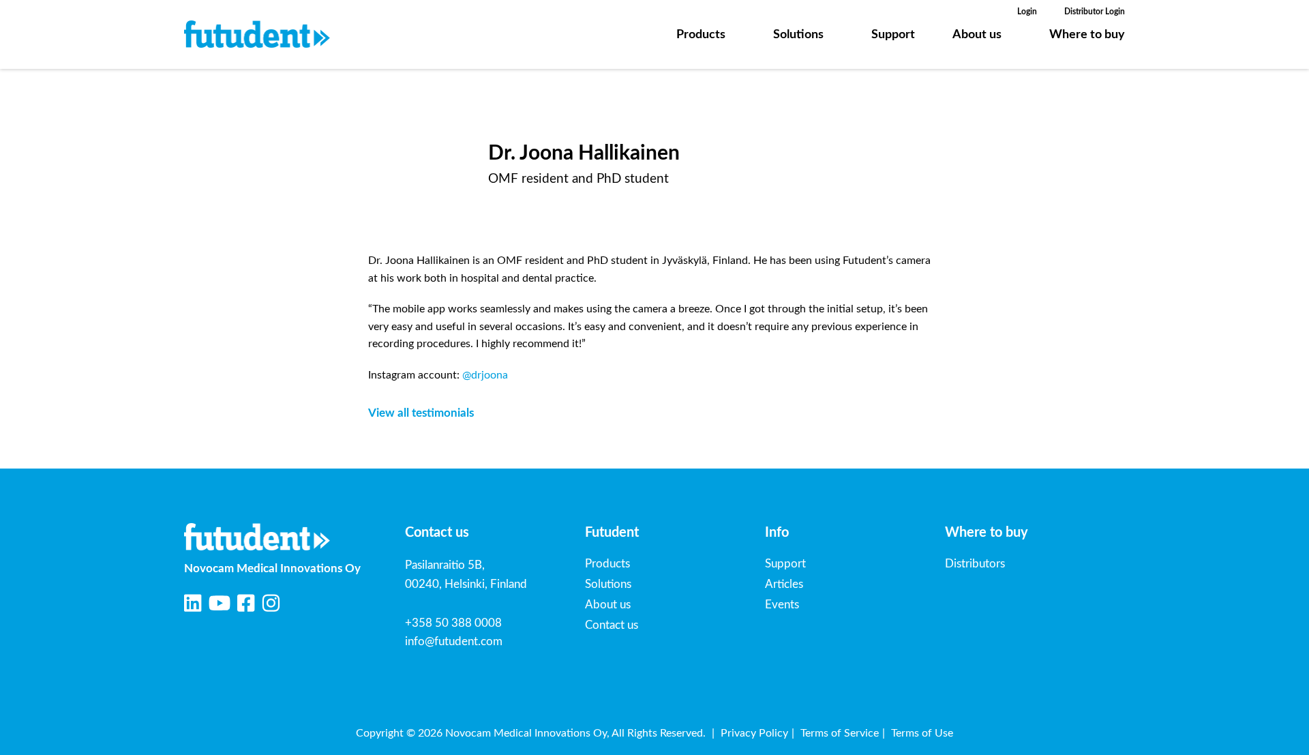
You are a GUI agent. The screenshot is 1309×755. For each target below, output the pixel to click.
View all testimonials (421, 413)
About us (977, 35)
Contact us (611, 625)
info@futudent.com (453, 641)
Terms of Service (839, 733)
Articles (784, 584)
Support (893, 35)
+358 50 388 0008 (453, 623)
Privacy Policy (754, 733)
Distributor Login (1094, 12)
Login (1027, 12)
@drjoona (485, 375)
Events (782, 604)
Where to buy (1087, 35)
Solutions (798, 35)
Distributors (975, 563)
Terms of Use (922, 733)
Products (700, 35)
